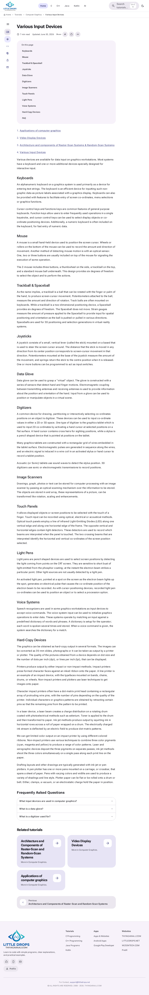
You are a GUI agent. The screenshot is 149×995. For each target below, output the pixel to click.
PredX (124, 950)
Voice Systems (29, 106)
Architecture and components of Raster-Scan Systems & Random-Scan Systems (67, 145)
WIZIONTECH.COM (131, 945)
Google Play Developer (104, 945)
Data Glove (27, 75)
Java (67, 6)
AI (85, 6)
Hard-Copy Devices (31, 112)
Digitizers (26, 81)
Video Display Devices (33, 137)
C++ (58, 6)
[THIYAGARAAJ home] (9, 5)
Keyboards (27, 51)
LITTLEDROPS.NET (131, 941)
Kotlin (77, 6)
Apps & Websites (101, 936)
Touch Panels (28, 93)
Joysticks (26, 69)
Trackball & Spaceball (32, 63)
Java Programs (73, 945)
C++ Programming (74, 941)
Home (43, 6)
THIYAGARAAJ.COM (131, 936)
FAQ (24, 118)
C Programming (73, 936)
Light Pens (27, 100)
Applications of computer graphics (40, 130)
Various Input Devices (33, 152)
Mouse (25, 57)
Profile (11, 968)
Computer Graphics (34, 15)
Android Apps (100, 941)
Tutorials (18, 15)
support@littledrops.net (80, 982)
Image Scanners (29, 87)
